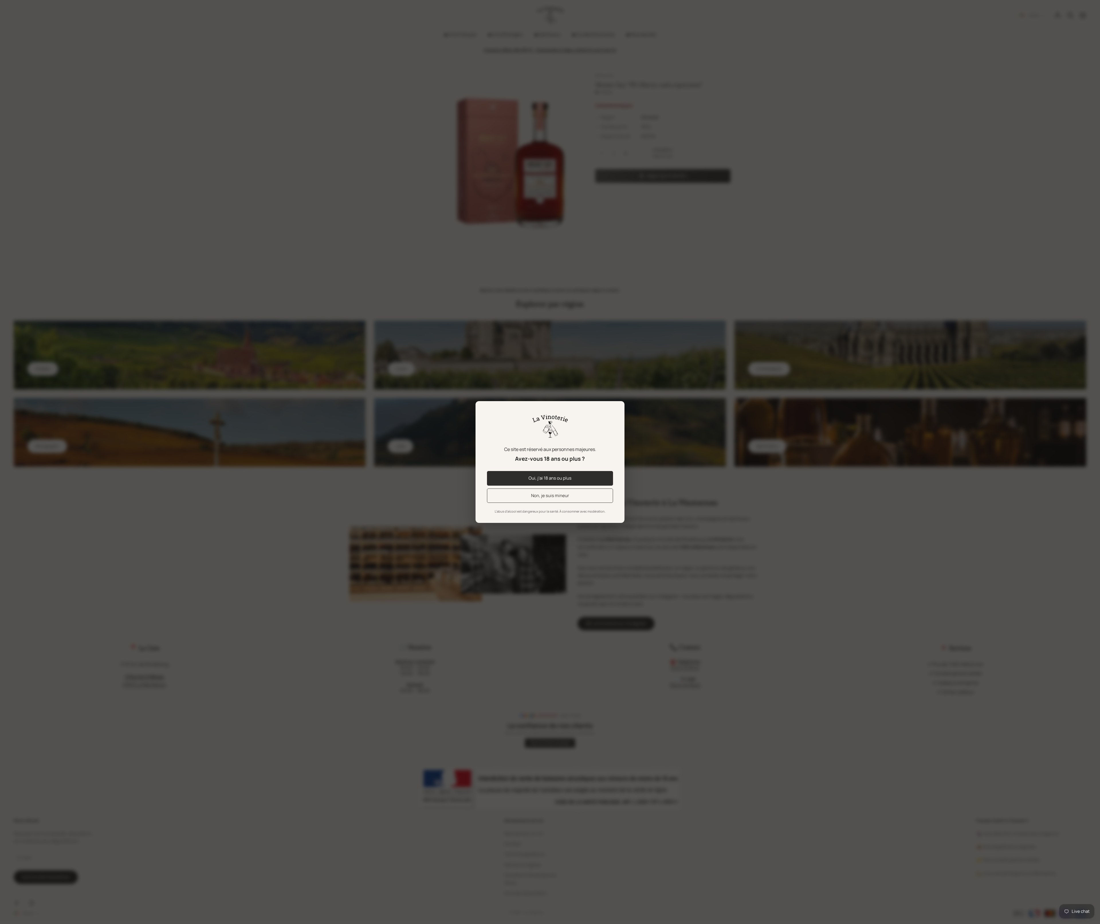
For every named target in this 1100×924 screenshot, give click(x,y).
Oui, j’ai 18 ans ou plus (550, 478)
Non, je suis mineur (550, 496)
